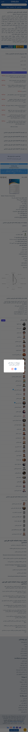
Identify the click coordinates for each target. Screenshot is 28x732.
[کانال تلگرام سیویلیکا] (15, 369)
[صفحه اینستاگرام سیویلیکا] (12, 369)
